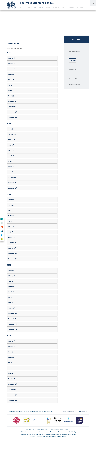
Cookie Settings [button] (72, 432)
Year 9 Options (73, 56)
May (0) (10, 79)
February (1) (11, 205)
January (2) (11, 199)
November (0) (12, 112)
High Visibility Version (25, 432)
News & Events (16, 39)
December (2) (12, 329)
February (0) (11, 63)
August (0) (11, 96)
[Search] (93, 3)
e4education (67, 429)
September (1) (12, 242)
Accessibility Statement (40, 432)
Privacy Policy (61, 432)
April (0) (10, 74)
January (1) (11, 58)
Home (8, 39)
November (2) (12, 324)
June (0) (10, 85)
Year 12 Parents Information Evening (75, 83)
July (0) (10, 90)
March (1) (10, 210)
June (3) (10, 297)
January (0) (11, 129)
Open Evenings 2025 (74, 47)
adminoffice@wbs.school (69, 411)
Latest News (25, 39)
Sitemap (52, 432)
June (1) (10, 368)
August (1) (11, 237)
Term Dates (72, 69)
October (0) (11, 106)
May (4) (10, 221)
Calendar (72, 65)
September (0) (12, 101)
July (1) (10, 232)
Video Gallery (73, 78)
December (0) (12, 117)
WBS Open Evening (74, 51)
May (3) (10, 362)
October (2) (11, 319)
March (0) (11, 69)
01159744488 (83, 411)
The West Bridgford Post (76, 74)
